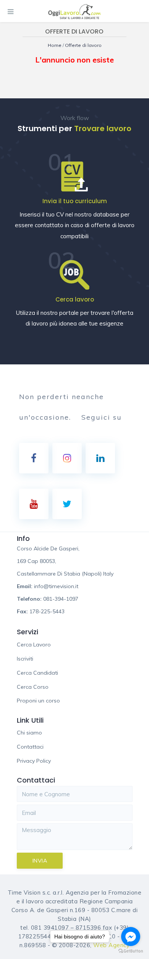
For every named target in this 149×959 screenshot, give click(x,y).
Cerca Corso (33, 686)
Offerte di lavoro (83, 45)
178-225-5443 (47, 611)
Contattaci (30, 746)
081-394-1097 (60, 598)
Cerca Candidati (37, 672)
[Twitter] (67, 504)
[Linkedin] (100, 458)
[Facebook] (34, 458)
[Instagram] (67, 458)
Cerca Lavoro (34, 644)
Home (55, 45)
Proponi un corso (38, 700)
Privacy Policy (34, 760)
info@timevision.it (56, 586)
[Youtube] (34, 504)
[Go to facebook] (130, 936)
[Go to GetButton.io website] (130, 951)
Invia (39, 860)
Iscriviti (25, 658)
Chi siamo (29, 732)
